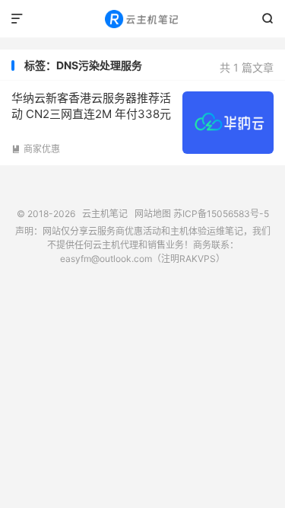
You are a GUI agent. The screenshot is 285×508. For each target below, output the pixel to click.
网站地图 (153, 213)
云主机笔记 (142, 19)
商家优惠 (35, 149)
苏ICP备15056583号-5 (221, 213)
